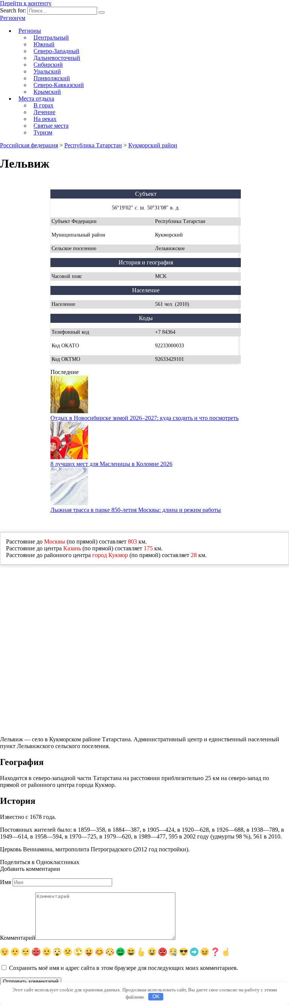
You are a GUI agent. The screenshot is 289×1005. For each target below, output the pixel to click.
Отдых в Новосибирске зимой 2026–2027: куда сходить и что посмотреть (144, 418)
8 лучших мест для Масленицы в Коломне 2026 (111, 464)
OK (156, 996)
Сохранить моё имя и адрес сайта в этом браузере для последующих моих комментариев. (123, 968)
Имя (5, 882)
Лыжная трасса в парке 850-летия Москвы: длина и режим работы (135, 510)
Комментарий (17, 938)
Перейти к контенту (26, 3)
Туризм (42, 132)
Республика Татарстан (93, 145)
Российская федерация (29, 145)
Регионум (12, 18)
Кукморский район (152, 145)
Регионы (29, 30)
